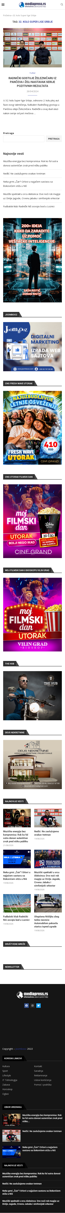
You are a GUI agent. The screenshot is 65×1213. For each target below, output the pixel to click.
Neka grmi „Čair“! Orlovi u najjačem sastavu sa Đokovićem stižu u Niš (16, 875)
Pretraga (8, 133)
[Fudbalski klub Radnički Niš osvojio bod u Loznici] (17, 903)
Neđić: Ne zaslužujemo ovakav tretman (24, 173)
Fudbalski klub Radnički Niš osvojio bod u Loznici (28, 206)
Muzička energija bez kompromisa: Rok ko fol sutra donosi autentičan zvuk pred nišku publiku (15, 836)
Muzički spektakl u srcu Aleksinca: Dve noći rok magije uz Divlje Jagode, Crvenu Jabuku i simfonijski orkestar (47, 879)
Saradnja (38, 1071)
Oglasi (5, 1094)
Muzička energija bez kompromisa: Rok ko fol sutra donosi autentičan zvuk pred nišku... (42, 1118)
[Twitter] (38, 1005)
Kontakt (38, 1066)
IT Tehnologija (9, 1080)
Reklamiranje (40, 1075)
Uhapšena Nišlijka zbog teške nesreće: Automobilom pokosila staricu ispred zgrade (46, 921)
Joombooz (21, 1048)
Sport (5, 1071)
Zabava (6, 1085)
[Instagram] (32, 1005)
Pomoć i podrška (42, 1085)
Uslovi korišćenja (42, 1080)
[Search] (61, 4)
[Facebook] (26, 1005)
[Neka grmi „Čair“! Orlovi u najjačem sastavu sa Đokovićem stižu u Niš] (17, 859)
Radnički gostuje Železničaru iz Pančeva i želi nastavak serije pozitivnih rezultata (32, 82)
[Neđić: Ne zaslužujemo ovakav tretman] (48, 818)
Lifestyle (6, 1075)
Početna (7, 15)
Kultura (6, 1066)
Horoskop (7, 1089)
